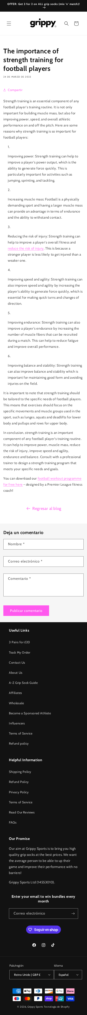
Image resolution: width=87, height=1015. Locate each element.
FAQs (13, 822)
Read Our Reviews (22, 812)
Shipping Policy (20, 772)
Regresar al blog (46, 508)
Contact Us (17, 663)
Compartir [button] (15, 90)
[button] (9, 23)
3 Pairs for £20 (19, 642)
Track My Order (19, 652)
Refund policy (19, 743)
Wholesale (16, 703)
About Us (16, 673)
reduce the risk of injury (26, 248)
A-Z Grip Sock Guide (23, 683)
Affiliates (15, 693)
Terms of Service (21, 733)
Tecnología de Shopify (57, 1006)
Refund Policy (19, 782)
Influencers (17, 723)
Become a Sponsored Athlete (30, 713)
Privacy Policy (19, 792)
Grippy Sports (35, 1006)
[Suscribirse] (73, 913)
